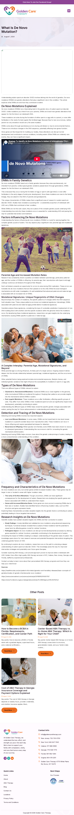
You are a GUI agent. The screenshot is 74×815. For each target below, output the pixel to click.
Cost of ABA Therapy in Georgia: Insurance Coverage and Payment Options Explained (18, 690)
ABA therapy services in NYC (37, 555)
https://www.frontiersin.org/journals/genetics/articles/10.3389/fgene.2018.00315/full (29, 580)
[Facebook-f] (5, 758)
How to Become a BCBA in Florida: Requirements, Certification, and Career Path (16, 631)
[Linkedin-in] (12, 758)
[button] (68, 10)
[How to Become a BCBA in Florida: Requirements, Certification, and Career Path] (18, 612)
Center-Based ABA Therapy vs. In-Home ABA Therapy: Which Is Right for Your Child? (55, 631)
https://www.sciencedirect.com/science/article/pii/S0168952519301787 (25, 576)
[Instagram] (8, 758)
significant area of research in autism (49, 200)
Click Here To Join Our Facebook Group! (37, 2)
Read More (8, 651)
